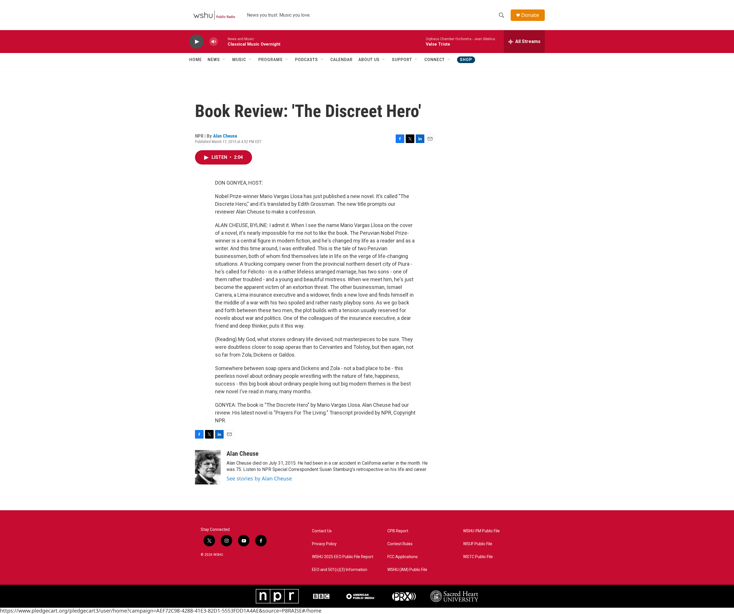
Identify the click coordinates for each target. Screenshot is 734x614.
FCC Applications (402, 557)
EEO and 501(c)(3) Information (339, 570)
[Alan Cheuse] (208, 467)
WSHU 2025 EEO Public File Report (342, 557)
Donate (530, 15)
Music (239, 59)
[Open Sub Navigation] (224, 59)
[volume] (213, 41)
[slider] (223, 41)
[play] (196, 41)
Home (195, 59)
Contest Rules (400, 544)
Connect (434, 59)
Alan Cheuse (225, 136)
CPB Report (397, 531)
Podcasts (306, 59)
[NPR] (277, 596)
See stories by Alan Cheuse (259, 478)
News (214, 59)
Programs (270, 59)
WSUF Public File (477, 544)
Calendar (341, 59)
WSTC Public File (478, 557)
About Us (369, 59)
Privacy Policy (324, 544)
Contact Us (322, 531)
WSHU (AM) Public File (407, 570)
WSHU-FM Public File (481, 531)
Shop (466, 59)
